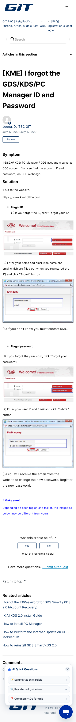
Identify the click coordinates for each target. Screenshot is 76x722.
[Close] (67, 669)
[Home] (19, 7)
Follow (11, 139)
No (49, 545)
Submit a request (55, 567)
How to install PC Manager (22, 624)
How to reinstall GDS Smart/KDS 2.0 (30, 645)
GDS (43, 25)
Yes (27, 545)
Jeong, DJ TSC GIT (17, 127)
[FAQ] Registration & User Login (59, 26)
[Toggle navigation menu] (67, 7)
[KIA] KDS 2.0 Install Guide (22, 615)
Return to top (13, 581)
